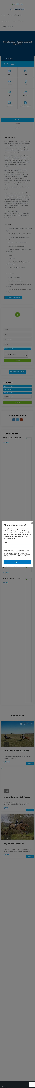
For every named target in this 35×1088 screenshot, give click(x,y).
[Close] (32, 523)
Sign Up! (17, 562)
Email (5, 542)
